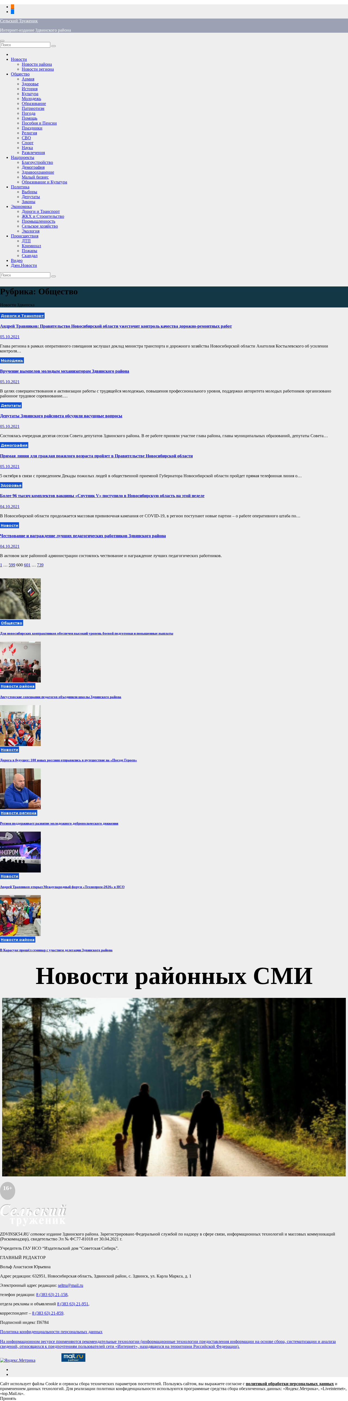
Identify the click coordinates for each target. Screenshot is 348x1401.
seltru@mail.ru (70, 1285)
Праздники (32, 128)
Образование (34, 103)
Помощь (29, 118)
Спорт (27, 142)
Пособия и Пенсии (39, 123)
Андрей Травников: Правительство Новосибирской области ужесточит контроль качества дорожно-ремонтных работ (116, 326)
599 (12, 565)
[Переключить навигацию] (2, 41)
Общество (20, 74)
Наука (27, 147)
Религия (29, 133)
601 (27, 565)
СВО (26, 137)
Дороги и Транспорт (41, 211)
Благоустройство (37, 162)
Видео (17, 260)
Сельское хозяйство (40, 226)
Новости (19, 59)
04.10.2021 (10, 506)
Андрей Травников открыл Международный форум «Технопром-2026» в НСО (62, 887)
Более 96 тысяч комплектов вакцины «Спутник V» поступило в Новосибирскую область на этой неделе (102, 495)
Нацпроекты (22, 157)
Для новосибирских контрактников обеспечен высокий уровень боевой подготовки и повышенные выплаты (86, 633)
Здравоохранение (38, 172)
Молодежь (31, 98)
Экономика (21, 206)
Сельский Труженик (19, 21)
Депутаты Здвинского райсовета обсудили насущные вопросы (61, 415)
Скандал (30, 255)
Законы (28, 201)
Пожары (29, 250)
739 (40, 565)
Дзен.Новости (24, 265)
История (30, 88)
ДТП (26, 240)
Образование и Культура (44, 182)
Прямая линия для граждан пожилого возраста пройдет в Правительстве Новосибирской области (96, 456)
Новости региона (38, 69)
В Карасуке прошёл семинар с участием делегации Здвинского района (56, 950)
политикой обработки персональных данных (290, 1383)
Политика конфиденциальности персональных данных (51, 1331)
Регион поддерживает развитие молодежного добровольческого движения (59, 823)
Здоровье (30, 83)
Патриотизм (33, 108)
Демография (33, 167)
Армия (28, 79)
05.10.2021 (10, 336)
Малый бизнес (35, 177)
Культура (30, 93)
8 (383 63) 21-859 (47, 1313)
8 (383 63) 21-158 (51, 1294)
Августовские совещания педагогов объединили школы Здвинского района (60, 697)
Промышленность (38, 221)
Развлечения (33, 152)
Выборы (29, 191)
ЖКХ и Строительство (43, 216)
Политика (20, 187)
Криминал (31, 245)
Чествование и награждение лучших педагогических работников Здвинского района (83, 535)
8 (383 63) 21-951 (72, 1304)
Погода (28, 113)
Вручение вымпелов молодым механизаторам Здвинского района (64, 371)
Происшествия (24, 236)
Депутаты (31, 196)
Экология (30, 231)
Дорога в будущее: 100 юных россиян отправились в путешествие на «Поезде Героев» (68, 760)
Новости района (37, 64)
